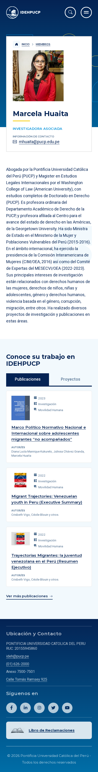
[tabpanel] (49, 496)
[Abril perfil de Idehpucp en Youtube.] (67, 708)
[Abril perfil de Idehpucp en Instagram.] (39, 708)
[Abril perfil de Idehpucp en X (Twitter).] (53, 708)
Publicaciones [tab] (28, 379)
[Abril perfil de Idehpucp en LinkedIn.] (25, 708)
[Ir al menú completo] (86, 12)
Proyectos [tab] (70, 379)
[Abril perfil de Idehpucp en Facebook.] (11, 708)
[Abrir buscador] (70, 12)
